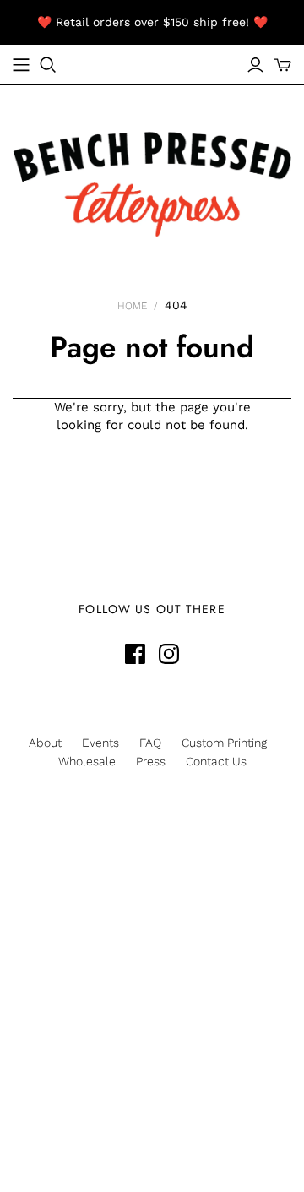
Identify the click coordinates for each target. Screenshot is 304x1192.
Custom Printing (224, 742)
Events (100, 742)
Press (151, 761)
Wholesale (87, 761)
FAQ (150, 742)
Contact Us (216, 761)
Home (132, 306)
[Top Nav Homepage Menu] (21, 65)
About (45, 742)
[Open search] (48, 65)
